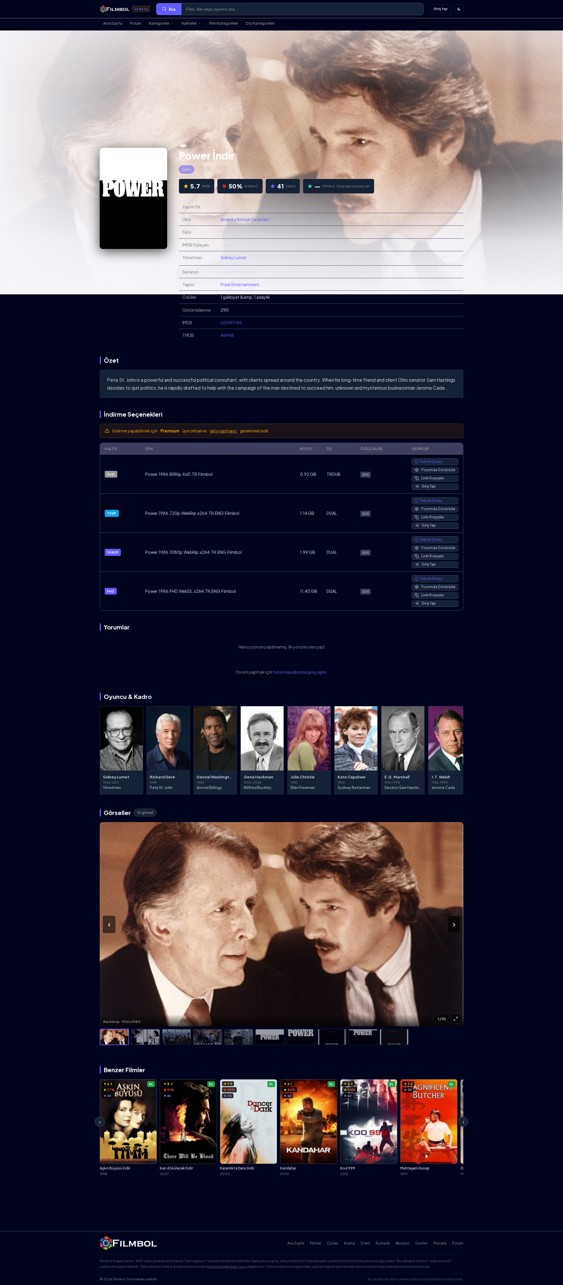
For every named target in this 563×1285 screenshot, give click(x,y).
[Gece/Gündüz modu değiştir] (459, 8)
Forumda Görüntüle (438, 470)
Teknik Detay (431, 461)
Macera (439, 1243)
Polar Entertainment (240, 284)
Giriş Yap (440, 8)
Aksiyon (402, 1243)
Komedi (383, 1243)
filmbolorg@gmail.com (226, 1266)
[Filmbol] (129, 1243)
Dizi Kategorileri (260, 23)
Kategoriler (159, 23)
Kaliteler (189, 23)
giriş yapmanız (223, 430)
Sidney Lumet (234, 257)
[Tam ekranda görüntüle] (455, 1018)
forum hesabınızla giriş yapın (299, 672)
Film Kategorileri (223, 23)
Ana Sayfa (112, 23)
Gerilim (421, 1243)
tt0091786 (231, 322)
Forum (135, 23)
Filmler (315, 1243)
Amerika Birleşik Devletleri (245, 219)
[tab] (114, 1037)
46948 (227, 335)
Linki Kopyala (432, 478)
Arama (349, 1243)
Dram (186, 169)
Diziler (332, 1243)
